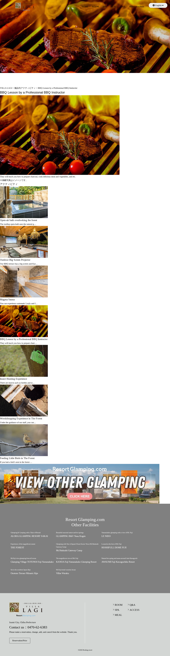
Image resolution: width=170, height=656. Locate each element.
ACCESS (134, 610)
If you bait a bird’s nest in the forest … (16, 462)
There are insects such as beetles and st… (17, 383)
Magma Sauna (7, 299)
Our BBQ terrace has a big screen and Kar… (19, 264)
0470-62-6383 (37, 627)
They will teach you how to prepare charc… (18, 343)
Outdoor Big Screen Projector (15, 259)
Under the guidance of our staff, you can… (18, 422)
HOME (85, 6)
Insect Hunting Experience (13, 378)
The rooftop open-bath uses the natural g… (18, 224)
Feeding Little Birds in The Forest (17, 458)
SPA (105, 6)
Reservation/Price (136, 6)
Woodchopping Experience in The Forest (21, 418)
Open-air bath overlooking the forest (18, 220)
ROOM (95, 6)
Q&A (123, 6)
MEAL (113, 6)
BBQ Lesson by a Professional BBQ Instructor (24, 339)
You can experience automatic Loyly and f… (19, 303)
